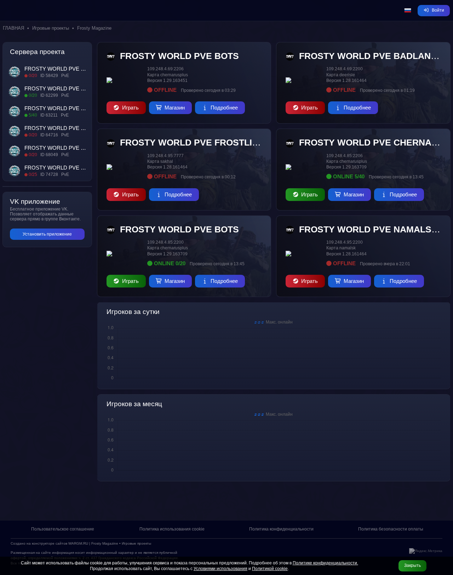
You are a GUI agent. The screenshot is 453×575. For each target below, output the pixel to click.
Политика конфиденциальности (281, 529)
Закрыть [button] (412, 565)
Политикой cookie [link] (270, 568)
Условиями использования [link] (220, 568)
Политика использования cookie (172, 529)
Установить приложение (47, 234)
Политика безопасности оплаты (390, 529)
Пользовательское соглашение (62, 529)
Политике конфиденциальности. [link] (325, 563)
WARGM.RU (78, 543)
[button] (408, 11)
